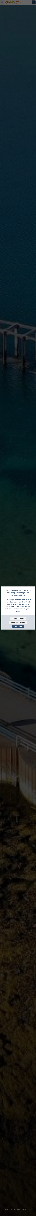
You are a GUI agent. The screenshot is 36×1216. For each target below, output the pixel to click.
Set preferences (18, 618)
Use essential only (18, 622)
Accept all (18, 626)
